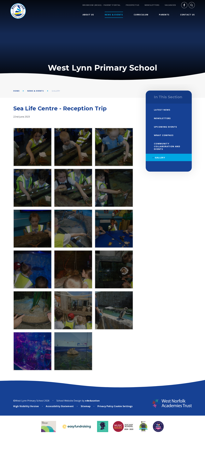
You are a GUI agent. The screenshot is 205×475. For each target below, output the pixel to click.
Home (16, 91)
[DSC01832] (114, 310)
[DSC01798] (73, 269)
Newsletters (152, 5)
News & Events (35, 91)
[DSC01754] (32, 228)
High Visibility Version (26, 406)
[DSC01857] (73, 351)
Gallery (56, 91)
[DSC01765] (32, 147)
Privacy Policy (105, 406)
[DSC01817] (73, 310)
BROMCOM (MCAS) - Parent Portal (101, 5)
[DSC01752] (73, 228)
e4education (92, 400)
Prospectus (132, 5)
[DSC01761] (73, 147)
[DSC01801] (114, 269)
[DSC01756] (114, 188)
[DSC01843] (32, 351)
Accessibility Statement (60, 406)
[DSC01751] (114, 228)
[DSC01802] (32, 310)
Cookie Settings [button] (123, 406)
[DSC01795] (32, 269)
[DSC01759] (32, 188)
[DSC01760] (114, 147)
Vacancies (170, 5)
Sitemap (86, 406)
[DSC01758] (73, 188)
